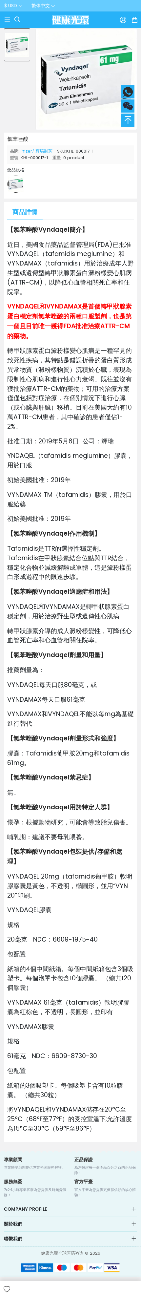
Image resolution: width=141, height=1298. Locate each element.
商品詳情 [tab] (24, 212)
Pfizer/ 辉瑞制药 (36, 151)
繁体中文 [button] (40, 6)
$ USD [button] (10, 6)
